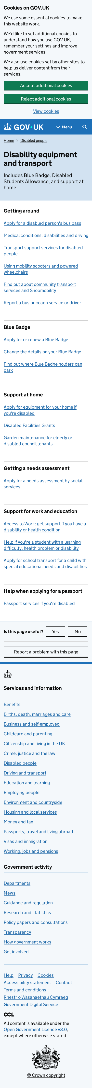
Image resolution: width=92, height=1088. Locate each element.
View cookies (46, 111)
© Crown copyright (46, 1075)
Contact (64, 982)
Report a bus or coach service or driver (42, 302)
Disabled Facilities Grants (29, 425)
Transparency (17, 932)
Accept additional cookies (46, 85)
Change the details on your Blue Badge (42, 352)
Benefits (12, 704)
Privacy (25, 975)
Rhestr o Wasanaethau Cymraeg (36, 997)
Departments (17, 883)
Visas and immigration (25, 841)
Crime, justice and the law (29, 753)
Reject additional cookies (46, 99)
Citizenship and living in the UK (34, 743)
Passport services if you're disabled (39, 603)
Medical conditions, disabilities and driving (46, 235)
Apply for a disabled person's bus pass (42, 223)
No (81, 631)
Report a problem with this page (46, 652)
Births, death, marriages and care (37, 714)
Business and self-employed (32, 724)
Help (8, 975)
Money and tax (18, 822)
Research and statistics (27, 912)
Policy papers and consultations (36, 922)
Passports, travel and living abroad (38, 831)
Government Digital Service (31, 1004)
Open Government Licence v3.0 (35, 1029)
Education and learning (27, 782)
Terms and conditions (25, 990)
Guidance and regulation (28, 903)
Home (9, 140)
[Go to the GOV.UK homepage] (23, 127)
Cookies (46, 975)
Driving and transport (25, 773)
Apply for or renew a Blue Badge (36, 339)
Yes (58, 631)
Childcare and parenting (28, 734)
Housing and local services (30, 812)
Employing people (21, 792)
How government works (27, 942)
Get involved (16, 951)
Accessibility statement (27, 982)
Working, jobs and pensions (31, 851)
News (9, 893)
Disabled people (33, 140)
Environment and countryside (33, 802)
